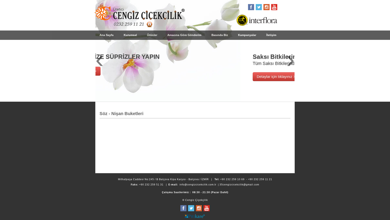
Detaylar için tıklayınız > (131, 77)
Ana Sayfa (107, 35)
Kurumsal (130, 35)
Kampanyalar (247, 35)
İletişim (271, 35)
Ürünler (152, 35)
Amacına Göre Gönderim (184, 35)
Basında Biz (219, 35)
